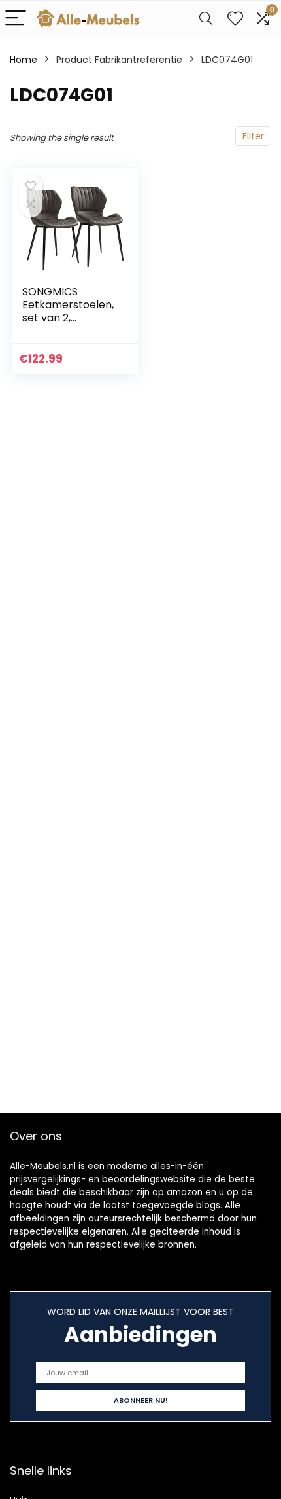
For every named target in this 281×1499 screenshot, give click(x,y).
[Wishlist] (235, 18)
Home (23, 59)
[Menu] (15, 18)
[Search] (206, 18)
